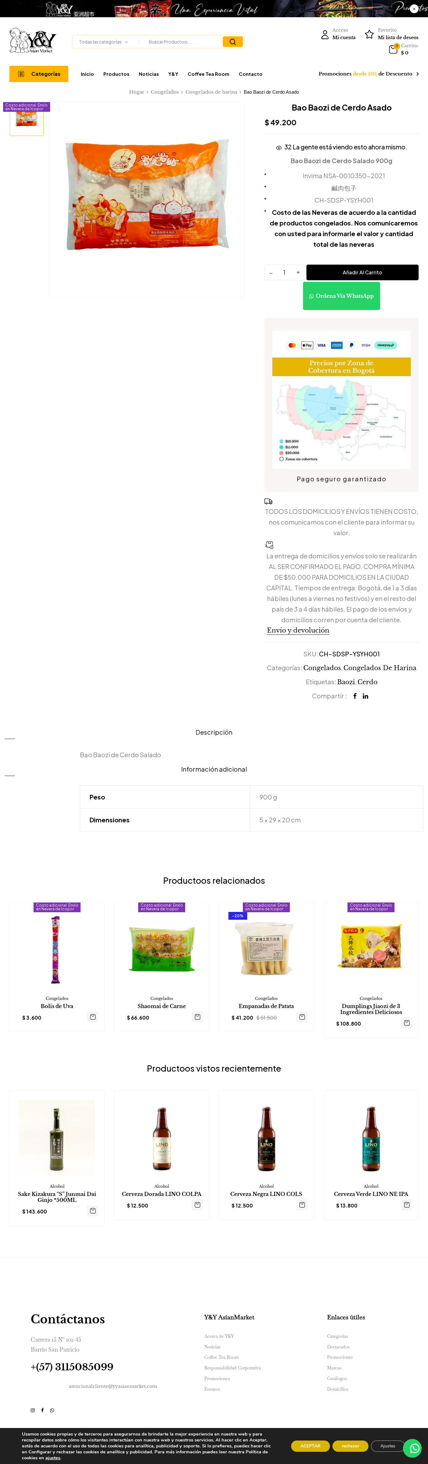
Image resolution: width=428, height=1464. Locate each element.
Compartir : (329, 696)
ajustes (52, 1458)
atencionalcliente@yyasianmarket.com (113, 1386)
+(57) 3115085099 (72, 1367)
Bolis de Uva (57, 1006)
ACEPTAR (310, 1446)
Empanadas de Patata (266, 1006)
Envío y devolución (298, 630)
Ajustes (387, 1446)
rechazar (350, 1446)
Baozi (346, 682)
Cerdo (368, 682)
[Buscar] (233, 41)
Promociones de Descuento (365, 74)
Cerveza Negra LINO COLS (266, 1194)
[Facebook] (355, 696)
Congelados (165, 92)
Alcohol (57, 1186)
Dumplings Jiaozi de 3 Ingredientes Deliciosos (371, 1009)
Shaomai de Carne (162, 1006)
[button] (404, 49)
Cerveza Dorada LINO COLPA (161, 1194)
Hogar (136, 92)
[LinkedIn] (365, 696)
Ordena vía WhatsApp (345, 296)
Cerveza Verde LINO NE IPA (371, 1194)
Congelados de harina (211, 92)
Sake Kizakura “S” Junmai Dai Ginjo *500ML (57, 1197)
